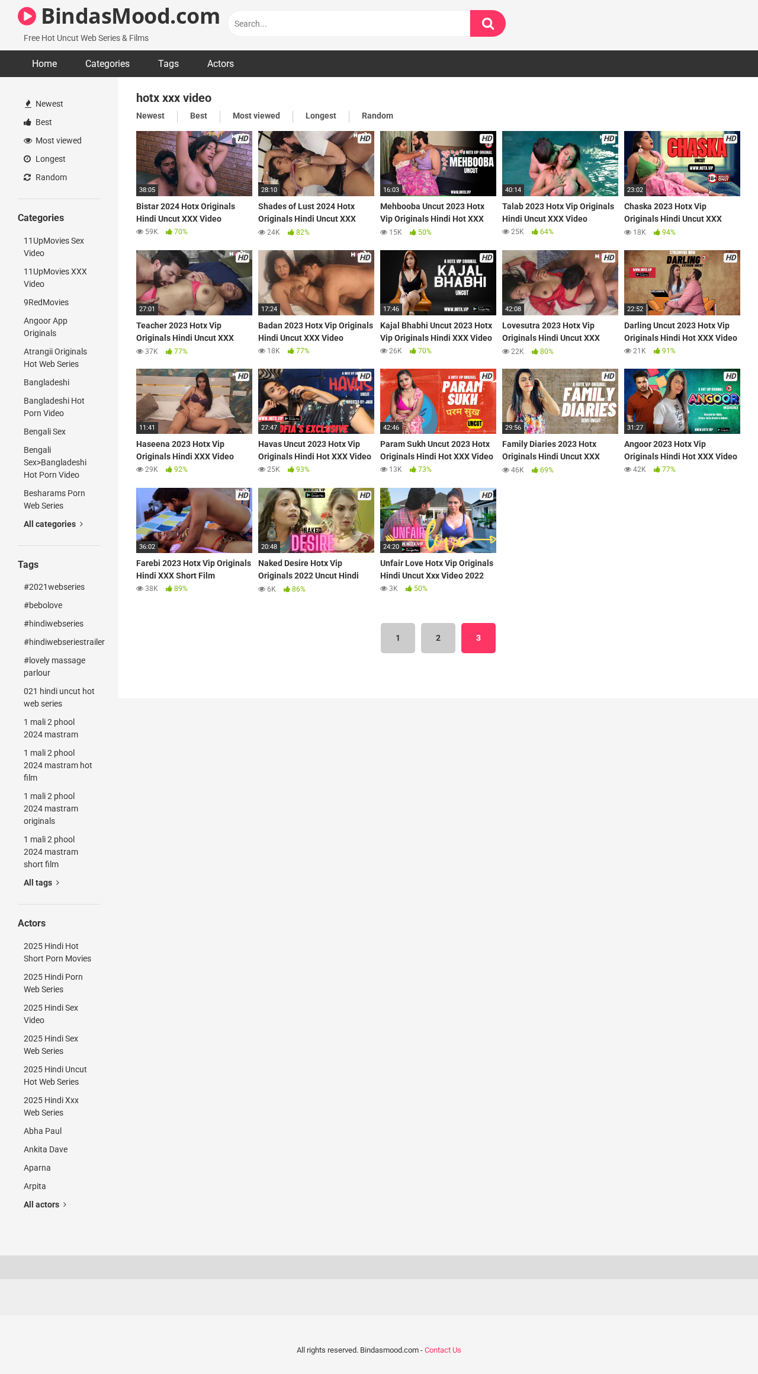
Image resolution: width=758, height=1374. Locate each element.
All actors (42, 1204)
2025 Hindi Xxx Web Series (51, 1106)
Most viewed (58, 140)
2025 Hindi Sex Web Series (51, 1045)
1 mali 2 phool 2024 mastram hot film (58, 765)
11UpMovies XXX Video (55, 278)
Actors (220, 63)
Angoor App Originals (46, 327)
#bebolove (43, 605)
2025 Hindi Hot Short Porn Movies (57, 952)
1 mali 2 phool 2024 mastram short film (51, 852)
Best (43, 122)
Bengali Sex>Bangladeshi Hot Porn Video (55, 462)
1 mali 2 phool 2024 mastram (51, 728)
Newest (48, 103)
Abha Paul (43, 1131)
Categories (107, 63)
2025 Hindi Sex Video (51, 1014)
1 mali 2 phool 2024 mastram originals (51, 808)
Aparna (37, 1167)
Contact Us (443, 1350)
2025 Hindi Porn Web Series (53, 983)
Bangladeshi (46, 382)
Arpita (35, 1186)
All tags (39, 882)
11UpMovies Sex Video (54, 247)
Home (44, 63)
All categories (51, 524)
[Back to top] (718, 1338)
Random (50, 177)
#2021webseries (54, 587)
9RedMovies (46, 302)
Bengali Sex (45, 431)
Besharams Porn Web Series (54, 499)
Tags (168, 63)
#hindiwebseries (53, 623)
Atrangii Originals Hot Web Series (55, 358)
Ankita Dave (46, 1149)
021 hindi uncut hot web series (59, 697)
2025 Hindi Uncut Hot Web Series (55, 1076)
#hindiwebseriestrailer (62, 642)
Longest (50, 159)
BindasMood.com (128, 15)
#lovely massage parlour (54, 667)
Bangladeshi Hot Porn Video (54, 407)
